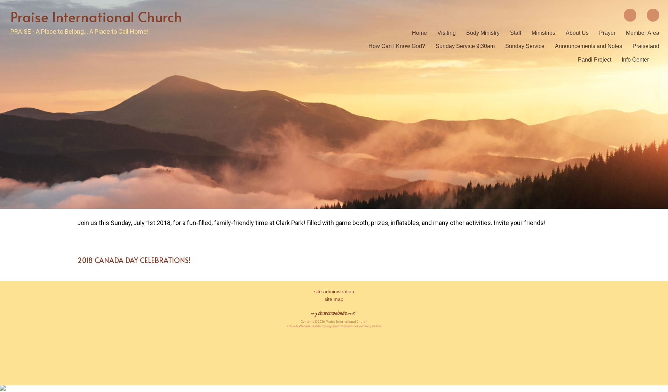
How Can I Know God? (396, 46)
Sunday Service (524, 46)
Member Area (642, 33)
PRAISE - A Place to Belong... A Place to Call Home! (79, 31)
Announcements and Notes (588, 46)
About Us (577, 33)
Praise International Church (96, 16)
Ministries (543, 33)
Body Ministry (483, 33)
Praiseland (646, 46)
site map (334, 299)
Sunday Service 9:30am (465, 46)
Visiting (446, 33)
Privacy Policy (370, 326)
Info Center (635, 60)
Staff (515, 33)
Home (419, 33)
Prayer (607, 33)
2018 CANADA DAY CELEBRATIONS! (133, 260)
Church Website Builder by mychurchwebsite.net (322, 326)
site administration (334, 291)
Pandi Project (594, 60)
